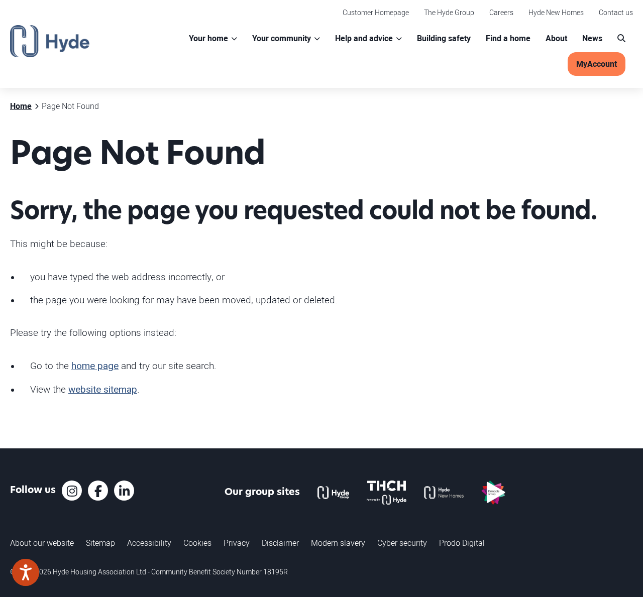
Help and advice (364, 38)
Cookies (197, 542)
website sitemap (102, 390)
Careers (501, 12)
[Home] (49, 41)
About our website (42, 542)
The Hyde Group (449, 12)
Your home (208, 38)
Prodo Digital (462, 542)
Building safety (444, 38)
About (556, 38)
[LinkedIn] (124, 491)
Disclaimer (280, 542)
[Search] (621, 38)
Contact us (616, 12)
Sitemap (100, 542)
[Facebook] (98, 491)
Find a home (508, 38)
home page (95, 366)
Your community (281, 38)
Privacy (237, 542)
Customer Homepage (376, 12)
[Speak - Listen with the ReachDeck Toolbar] (25, 572)
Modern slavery (338, 542)
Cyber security (402, 542)
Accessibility (149, 542)
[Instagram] (72, 491)
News (592, 38)
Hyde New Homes (556, 12)
